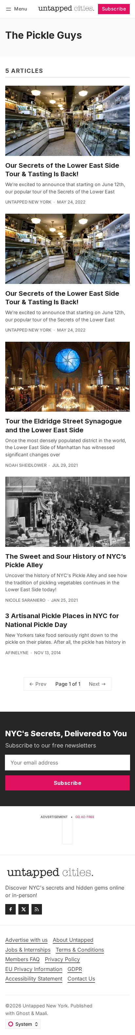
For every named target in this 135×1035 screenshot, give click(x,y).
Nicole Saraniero (25, 600)
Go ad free (84, 817)
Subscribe (114, 8)
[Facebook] (10, 909)
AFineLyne (17, 652)
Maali (41, 1013)
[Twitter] (23, 909)
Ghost (23, 1013)
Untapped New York (28, 202)
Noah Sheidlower (26, 465)
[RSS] (36, 909)
